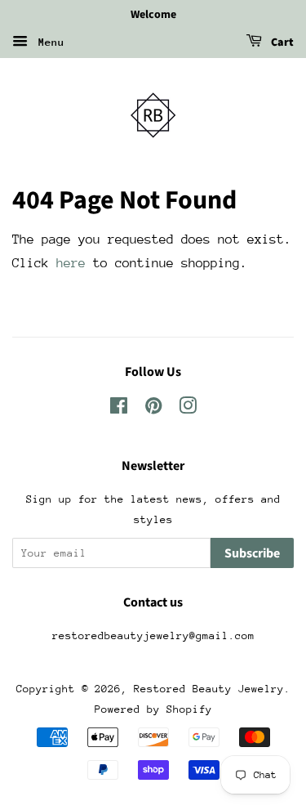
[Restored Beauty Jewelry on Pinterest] (153, 409)
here (71, 263)
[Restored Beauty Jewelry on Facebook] (118, 409)
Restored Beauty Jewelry (209, 688)
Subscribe (252, 553)
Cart (281, 42)
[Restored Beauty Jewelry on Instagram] (188, 409)
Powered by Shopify (153, 709)
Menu (48, 42)
